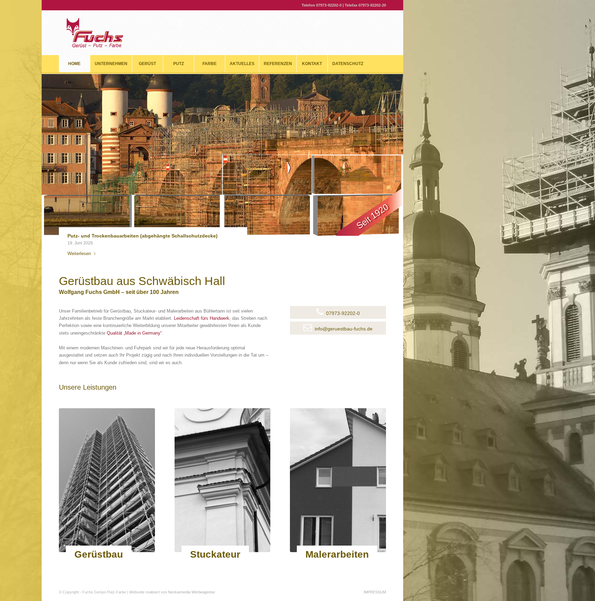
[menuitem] (74, 63)
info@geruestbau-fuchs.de (344, 328)
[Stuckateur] (212, 562)
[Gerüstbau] (95, 562)
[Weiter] (228, 242)
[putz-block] (223, 480)
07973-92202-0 (329, 5)
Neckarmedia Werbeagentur (191, 592)
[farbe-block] (338, 480)
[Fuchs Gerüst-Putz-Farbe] (95, 32)
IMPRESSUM (375, 592)
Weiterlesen (79, 253)
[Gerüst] (107, 480)
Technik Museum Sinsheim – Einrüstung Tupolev (124, 236)
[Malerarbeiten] (333, 562)
